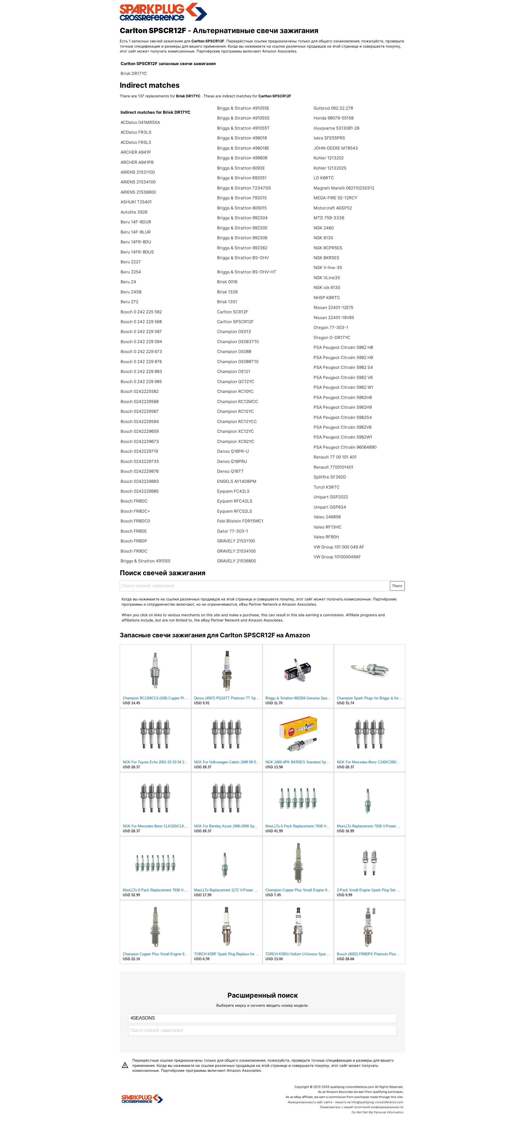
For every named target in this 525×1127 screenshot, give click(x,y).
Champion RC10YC (235, 391)
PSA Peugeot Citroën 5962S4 (343, 417)
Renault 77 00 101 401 (335, 457)
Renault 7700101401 (333, 467)
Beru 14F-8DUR (136, 221)
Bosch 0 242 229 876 (141, 361)
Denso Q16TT (230, 471)
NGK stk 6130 (327, 287)
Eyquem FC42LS (233, 491)
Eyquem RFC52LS (234, 511)
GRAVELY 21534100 (236, 551)
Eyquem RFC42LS (234, 501)
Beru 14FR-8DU (136, 241)
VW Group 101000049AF (337, 556)
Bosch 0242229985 (140, 491)
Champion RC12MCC (237, 401)
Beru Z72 (129, 301)
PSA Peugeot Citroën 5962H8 (343, 397)
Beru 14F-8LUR (136, 232)
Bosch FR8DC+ (135, 511)
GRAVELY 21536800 (236, 561)
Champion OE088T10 (237, 361)
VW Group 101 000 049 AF (339, 547)
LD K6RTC (324, 177)
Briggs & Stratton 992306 (242, 237)
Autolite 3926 (134, 212)
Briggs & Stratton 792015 (242, 197)
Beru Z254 (131, 272)
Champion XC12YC (235, 431)
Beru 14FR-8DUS (137, 252)
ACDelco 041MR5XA (140, 122)
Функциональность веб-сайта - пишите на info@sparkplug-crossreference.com (345, 1102)
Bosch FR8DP (134, 541)
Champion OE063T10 (238, 341)
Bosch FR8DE (134, 531)
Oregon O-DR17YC (332, 337)
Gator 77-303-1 (232, 531)
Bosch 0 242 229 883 (141, 371)
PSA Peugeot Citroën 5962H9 (343, 407)
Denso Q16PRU (232, 461)
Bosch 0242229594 (140, 421)
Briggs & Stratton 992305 (242, 227)
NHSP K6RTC (327, 297)
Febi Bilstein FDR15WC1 (240, 521)
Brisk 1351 (227, 301)
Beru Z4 (128, 281)
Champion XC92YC (235, 441)
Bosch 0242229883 (140, 481)
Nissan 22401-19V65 (334, 317)
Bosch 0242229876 (140, 471)
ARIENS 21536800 (138, 192)
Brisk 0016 (227, 281)
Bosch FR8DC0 (135, 521)
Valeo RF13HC (328, 527)
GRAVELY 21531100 (236, 541)
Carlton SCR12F (232, 311)
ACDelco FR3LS (136, 132)
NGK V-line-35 (328, 267)
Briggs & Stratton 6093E (241, 168)
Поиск (397, 586)
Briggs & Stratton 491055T (243, 128)
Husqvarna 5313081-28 (336, 128)
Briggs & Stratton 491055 (145, 561)
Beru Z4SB (131, 291)
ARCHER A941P (136, 152)
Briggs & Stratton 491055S (243, 118)
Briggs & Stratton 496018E (243, 148)
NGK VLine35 (327, 277)
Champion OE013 (234, 331)
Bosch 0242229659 (140, 431)
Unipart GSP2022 (331, 497)
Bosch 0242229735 (140, 461)
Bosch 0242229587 (140, 411)
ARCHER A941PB (137, 162)
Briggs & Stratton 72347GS (244, 188)
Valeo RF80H (326, 536)
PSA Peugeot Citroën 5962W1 (343, 437)
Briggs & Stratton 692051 (242, 177)
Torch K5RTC (327, 487)
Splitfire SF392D (330, 477)
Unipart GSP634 (330, 507)
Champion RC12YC (235, 411)
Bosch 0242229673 (140, 441)
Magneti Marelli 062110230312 (344, 188)
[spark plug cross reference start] (163, 20)
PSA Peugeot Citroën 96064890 (345, 447)
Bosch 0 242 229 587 (141, 331)
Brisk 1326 (227, 291)
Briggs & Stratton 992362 (242, 247)
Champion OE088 (234, 351)
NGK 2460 (324, 227)
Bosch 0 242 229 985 (141, 381)
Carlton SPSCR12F (235, 321)
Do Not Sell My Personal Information (377, 1112)
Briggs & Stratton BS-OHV (243, 257)
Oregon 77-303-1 (331, 327)
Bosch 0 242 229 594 (141, 341)
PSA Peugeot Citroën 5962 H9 (343, 357)
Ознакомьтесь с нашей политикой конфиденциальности (361, 1107)
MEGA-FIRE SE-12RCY (335, 197)
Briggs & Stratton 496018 (242, 138)
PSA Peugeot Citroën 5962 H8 (343, 347)
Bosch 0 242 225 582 (141, 311)
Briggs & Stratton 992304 (242, 217)
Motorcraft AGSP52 (333, 208)
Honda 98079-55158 (334, 118)
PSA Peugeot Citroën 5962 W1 (343, 387)
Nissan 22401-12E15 (333, 307)
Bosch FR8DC (134, 501)
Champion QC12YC (235, 381)
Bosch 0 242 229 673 (141, 351)
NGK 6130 (323, 237)
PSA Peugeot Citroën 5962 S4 (343, 367)
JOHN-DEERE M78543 (336, 148)
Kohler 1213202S (330, 168)
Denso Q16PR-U (233, 451)
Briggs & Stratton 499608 (242, 157)
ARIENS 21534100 (138, 182)
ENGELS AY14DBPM (236, 481)
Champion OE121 (233, 371)
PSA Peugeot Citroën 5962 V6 (343, 377)
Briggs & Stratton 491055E (243, 108)
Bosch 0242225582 (140, 391)
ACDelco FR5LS (136, 142)
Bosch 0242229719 (139, 451)
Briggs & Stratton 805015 (242, 208)
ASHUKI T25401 (136, 202)
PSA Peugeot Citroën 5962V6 (343, 427)
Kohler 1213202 (329, 157)
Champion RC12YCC (237, 421)
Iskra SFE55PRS (329, 138)
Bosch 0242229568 (140, 401)
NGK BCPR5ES (328, 247)
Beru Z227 (131, 261)
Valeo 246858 (327, 516)
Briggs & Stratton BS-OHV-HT (246, 272)
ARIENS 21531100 (138, 172)
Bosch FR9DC (134, 551)
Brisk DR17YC (134, 73)
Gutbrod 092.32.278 (333, 108)
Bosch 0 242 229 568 (141, 321)
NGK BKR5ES (326, 257)
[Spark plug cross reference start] (142, 1099)
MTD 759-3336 (329, 217)
